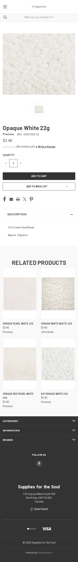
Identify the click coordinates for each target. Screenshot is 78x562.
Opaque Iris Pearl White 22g (18, 396)
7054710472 (41, 509)
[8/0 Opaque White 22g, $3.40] (58, 364)
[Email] (11, 199)
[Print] (18, 199)
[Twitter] (24, 199)
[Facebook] (4, 199)
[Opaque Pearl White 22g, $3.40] (19, 294)
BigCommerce (45, 552)
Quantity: (9, 155)
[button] (45, 146)
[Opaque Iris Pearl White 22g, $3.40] (19, 364)
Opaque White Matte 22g (56, 323)
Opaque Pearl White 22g (18, 323)
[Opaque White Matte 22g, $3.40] (58, 294)
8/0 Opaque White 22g (54, 393)
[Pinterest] (31, 199)
